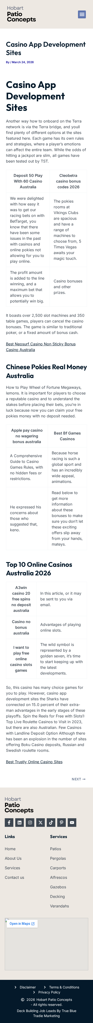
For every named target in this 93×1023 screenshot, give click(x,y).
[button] (82, 14)
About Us (13, 858)
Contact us (14, 877)
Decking (57, 896)
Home (10, 848)
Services (12, 867)
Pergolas (58, 858)
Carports (58, 867)
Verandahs (59, 906)
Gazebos (58, 887)
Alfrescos (58, 877)
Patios (55, 848)
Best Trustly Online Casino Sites (34, 761)
